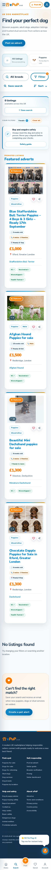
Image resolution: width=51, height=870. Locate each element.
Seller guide (31, 766)
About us (30, 796)
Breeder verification (34, 770)
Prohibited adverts (9, 825)
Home (6, 868)
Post (25, 866)
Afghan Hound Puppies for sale (21, 336)
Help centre (6, 811)
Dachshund (14, 596)
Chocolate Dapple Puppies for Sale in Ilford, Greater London (23, 556)
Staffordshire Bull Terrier (21, 261)
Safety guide (26, 144)
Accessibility (32, 811)
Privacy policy (32, 803)
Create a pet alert (19, 712)
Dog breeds (7, 781)
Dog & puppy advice (10, 796)
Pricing (29, 774)
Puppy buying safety (10, 800)
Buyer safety (7, 814)
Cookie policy (32, 807)
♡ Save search (25, 110)
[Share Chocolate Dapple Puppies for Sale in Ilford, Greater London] (39, 538)
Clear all (36, 120)
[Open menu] (4, 5)
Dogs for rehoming (9, 770)
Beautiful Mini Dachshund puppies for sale (23, 444)
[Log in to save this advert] (33, 199)
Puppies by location (10, 784)
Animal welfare (8, 821)
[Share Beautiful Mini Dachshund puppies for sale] (39, 428)
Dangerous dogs (9, 818)
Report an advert (8, 803)
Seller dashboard (34, 777)
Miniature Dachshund (19, 483)
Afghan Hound (16, 367)
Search (15, 868)
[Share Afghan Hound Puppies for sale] (39, 327)
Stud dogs (6, 774)
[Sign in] (47, 4)
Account (45, 868)
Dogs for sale (7, 766)
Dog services (7, 777)
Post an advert (13, 43)
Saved (35, 868)
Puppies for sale (8, 763)
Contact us (6, 807)
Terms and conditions (35, 800)
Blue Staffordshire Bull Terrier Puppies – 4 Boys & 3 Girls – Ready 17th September (25, 219)
